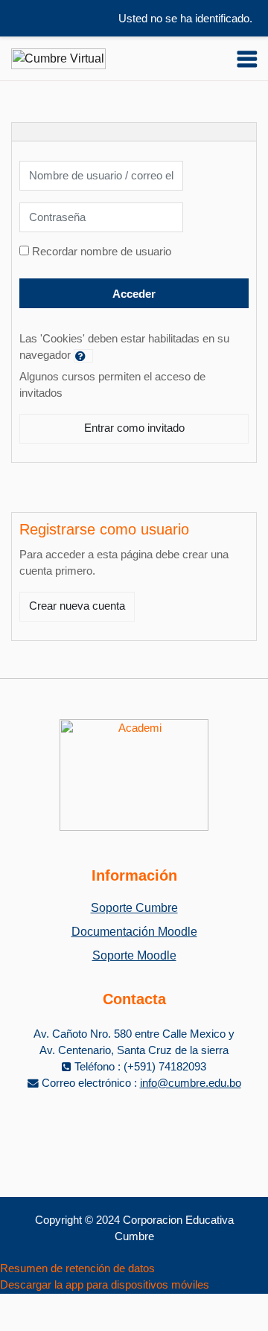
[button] (83, 356)
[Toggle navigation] (247, 59)
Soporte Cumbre (134, 907)
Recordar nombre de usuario (101, 252)
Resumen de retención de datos (77, 1268)
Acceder (134, 294)
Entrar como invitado (134, 428)
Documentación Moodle (134, 931)
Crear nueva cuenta (77, 606)
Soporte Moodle (134, 955)
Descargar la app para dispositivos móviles (104, 1285)
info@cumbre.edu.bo (190, 1083)
